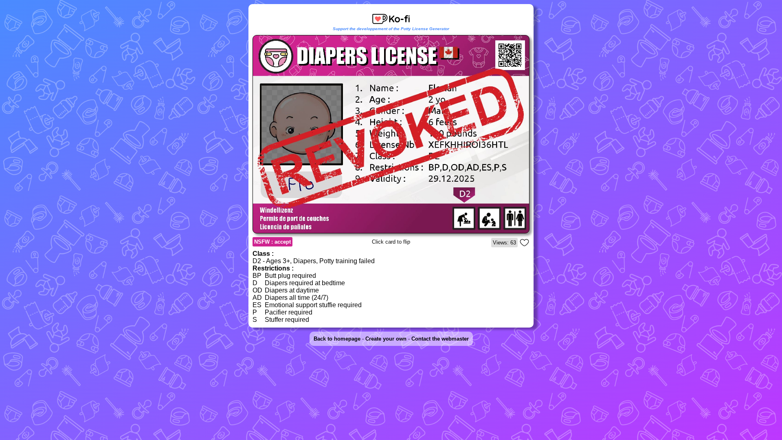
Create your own (385, 339)
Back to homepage (337, 339)
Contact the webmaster (440, 339)
